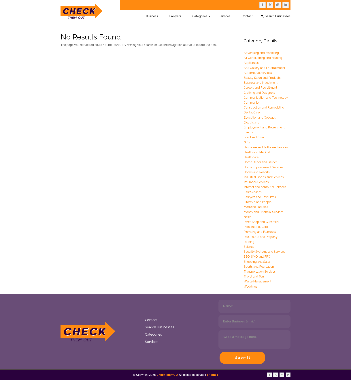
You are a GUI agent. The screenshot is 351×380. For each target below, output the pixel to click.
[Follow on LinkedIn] (285, 5)
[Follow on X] (270, 5)
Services (224, 16)
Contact (247, 16)
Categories (199, 16)
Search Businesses (277, 16)
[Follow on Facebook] (262, 5)
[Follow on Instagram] (278, 5)
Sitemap (212, 375)
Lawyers (175, 16)
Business (152, 16)
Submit (243, 358)
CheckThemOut (167, 375)
